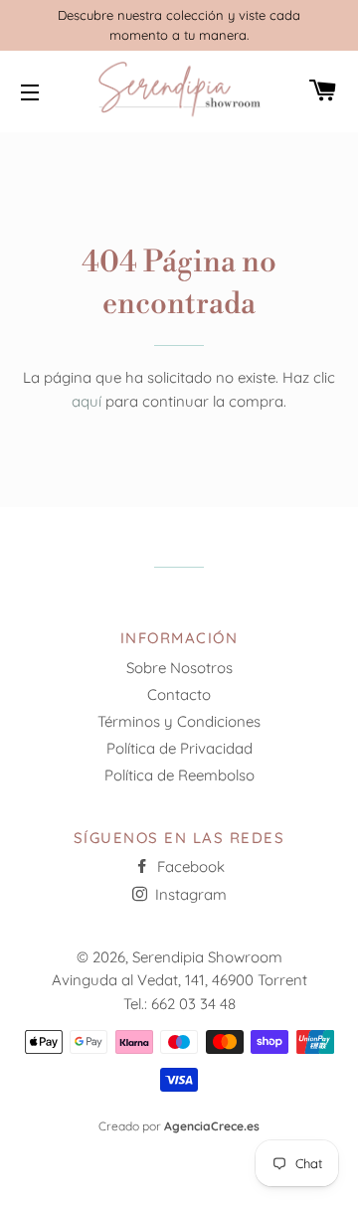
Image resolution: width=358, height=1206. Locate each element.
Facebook (189, 866)
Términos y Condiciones (179, 721)
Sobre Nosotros (179, 667)
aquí (86, 401)
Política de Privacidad (179, 748)
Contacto (179, 694)
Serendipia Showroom (207, 957)
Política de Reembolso (179, 775)
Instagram (189, 894)
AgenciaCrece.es (212, 1126)
